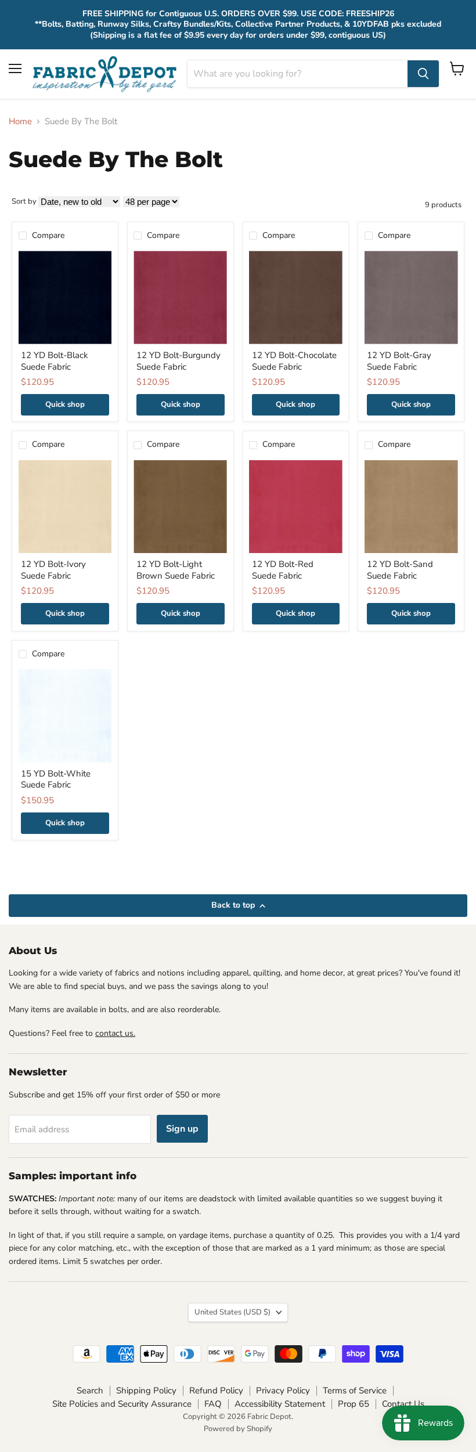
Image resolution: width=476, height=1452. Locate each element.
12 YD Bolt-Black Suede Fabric (54, 361)
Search (90, 1390)
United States (232, 1312)
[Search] (423, 73)
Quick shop (65, 404)
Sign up (182, 1128)
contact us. (115, 1033)
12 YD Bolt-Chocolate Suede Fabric (294, 361)
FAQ (213, 1404)
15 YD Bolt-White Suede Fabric (56, 779)
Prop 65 (353, 1404)
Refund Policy (216, 1390)
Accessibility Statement (280, 1404)
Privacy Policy (283, 1390)
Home (20, 122)
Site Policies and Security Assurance (122, 1404)
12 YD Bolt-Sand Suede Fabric (400, 569)
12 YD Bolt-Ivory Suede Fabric (53, 569)
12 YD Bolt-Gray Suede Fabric (399, 361)
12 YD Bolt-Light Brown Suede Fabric (175, 569)
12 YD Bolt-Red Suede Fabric (282, 569)
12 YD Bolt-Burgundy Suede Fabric (178, 361)
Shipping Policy (146, 1390)
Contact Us (403, 1404)
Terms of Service (355, 1390)
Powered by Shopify (238, 1429)
